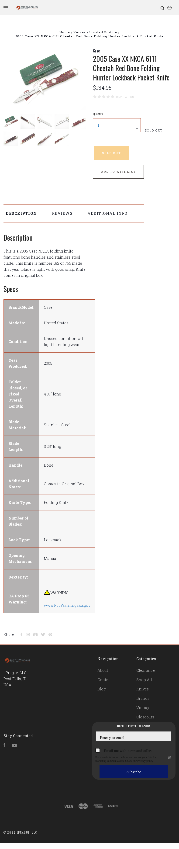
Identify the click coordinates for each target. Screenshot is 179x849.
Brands (142, 698)
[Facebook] (4, 745)
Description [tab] (21, 213)
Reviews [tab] (62, 213)
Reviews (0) (125, 97)
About (102, 670)
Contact (104, 679)
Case (96, 51)
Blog (101, 688)
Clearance (145, 670)
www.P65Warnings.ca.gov (67, 605)
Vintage (143, 707)
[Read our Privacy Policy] (169, 757)
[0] (169, 7)
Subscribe (134, 771)
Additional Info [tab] (107, 213)
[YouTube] (14, 745)
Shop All (144, 679)
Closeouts (145, 716)
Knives (142, 688)
